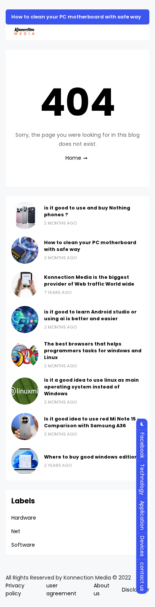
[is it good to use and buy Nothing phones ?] (24, 215)
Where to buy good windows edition (91, 457)
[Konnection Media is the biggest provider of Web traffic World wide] (24, 284)
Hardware (23, 517)
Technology (142, 479)
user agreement (61, 589)
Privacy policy (15, 589)
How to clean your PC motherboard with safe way (76, 16)
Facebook (142, 445)
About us (101, 589)
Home (73, 158)
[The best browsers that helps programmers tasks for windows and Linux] (24, 354)
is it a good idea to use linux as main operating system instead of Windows (91, 387)
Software (23, 545)
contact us (142, 576)
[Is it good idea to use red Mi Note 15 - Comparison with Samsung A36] (24, 426)
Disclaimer (135, 589)
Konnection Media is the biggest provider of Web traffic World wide (89, 280)
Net (15, 531)
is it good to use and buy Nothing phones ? (87, 211)
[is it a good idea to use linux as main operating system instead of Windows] (24, 391)
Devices (142, 546)
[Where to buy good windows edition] (24, 461)
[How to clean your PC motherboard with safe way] (24, 250)
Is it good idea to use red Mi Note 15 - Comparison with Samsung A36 (92, 422)
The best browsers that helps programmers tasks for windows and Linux (92, 351)
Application (142, 515)
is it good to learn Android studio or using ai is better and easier (90, 315)
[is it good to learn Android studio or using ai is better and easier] (24, 319)
